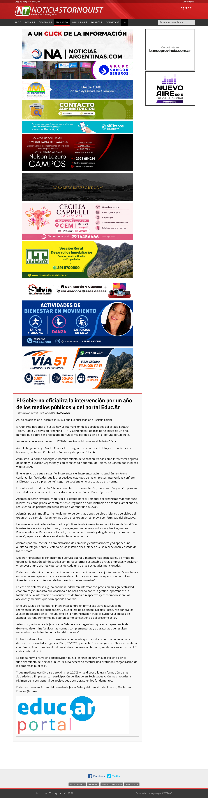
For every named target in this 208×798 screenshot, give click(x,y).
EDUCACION (63, 413)
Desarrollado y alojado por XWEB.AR (154, 793)
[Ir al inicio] (59, 11)
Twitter (116, 776)
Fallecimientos (77, 784)
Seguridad (93, 784)
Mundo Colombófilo (112, 784)
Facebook (99, 776)
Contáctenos (188, 1)
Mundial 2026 (131, 784)
